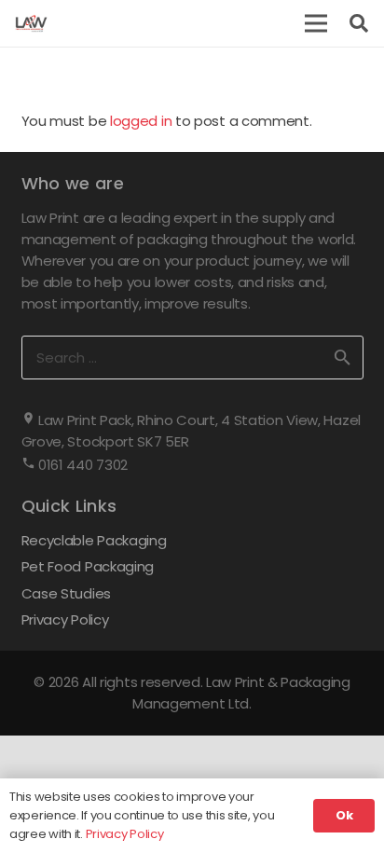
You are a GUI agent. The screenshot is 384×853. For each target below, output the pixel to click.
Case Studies (66, 593)
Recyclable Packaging (94, 540)
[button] (316, 23)
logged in (140, 121)
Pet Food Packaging (88, 566)
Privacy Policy (65, 619)
